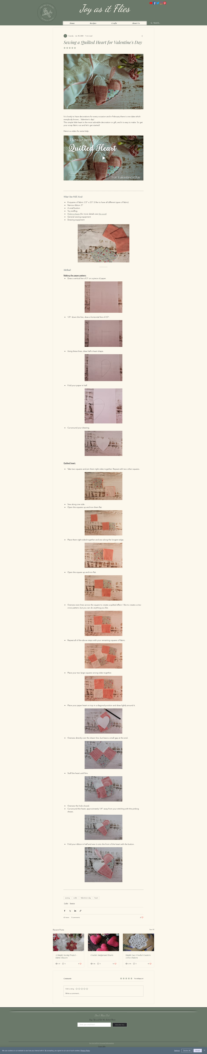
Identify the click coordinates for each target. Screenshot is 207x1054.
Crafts (66, 903)
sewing (67, 898)
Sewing (72, 903)
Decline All (186, 1050)
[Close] (204, 1050)
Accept (197, 1050)
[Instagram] (161, 3)
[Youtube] (150, 3)
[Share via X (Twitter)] (70, 911)
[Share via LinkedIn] (75, 911)
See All (151, 929)
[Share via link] (80, 911)
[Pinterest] (164, 3)
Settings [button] (177, 1050)
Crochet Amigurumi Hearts (102, 955)
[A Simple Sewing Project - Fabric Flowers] (68, 942)
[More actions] (142, 36)
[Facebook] (154, 3)
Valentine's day (86, 898)
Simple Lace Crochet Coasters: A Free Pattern (138, 956)
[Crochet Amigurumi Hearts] (103, 942)
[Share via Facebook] (65, 911)
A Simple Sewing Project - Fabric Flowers (66, 956)
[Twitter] (157, 3)
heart (96, 898)
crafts (75, 898)
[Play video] (103, 158)
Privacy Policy (85, 1050)
